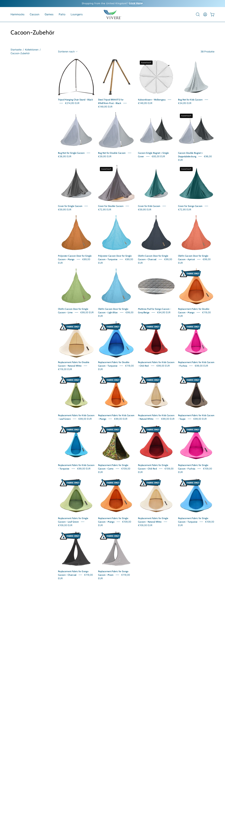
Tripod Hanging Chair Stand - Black (75, 99)
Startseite (16, 49)
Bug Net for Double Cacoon (112, 152)
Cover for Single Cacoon (70, 206)
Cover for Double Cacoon (110, 206)
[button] (17, 14)
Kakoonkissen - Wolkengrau (152, 99)
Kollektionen (31, 49)
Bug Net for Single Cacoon (71, 152)
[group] (112, 3)
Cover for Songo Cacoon (190, 206)
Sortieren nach (66, 51)
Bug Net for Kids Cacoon (190, 99)
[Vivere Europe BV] (112, 14)
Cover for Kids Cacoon (149, 206)
